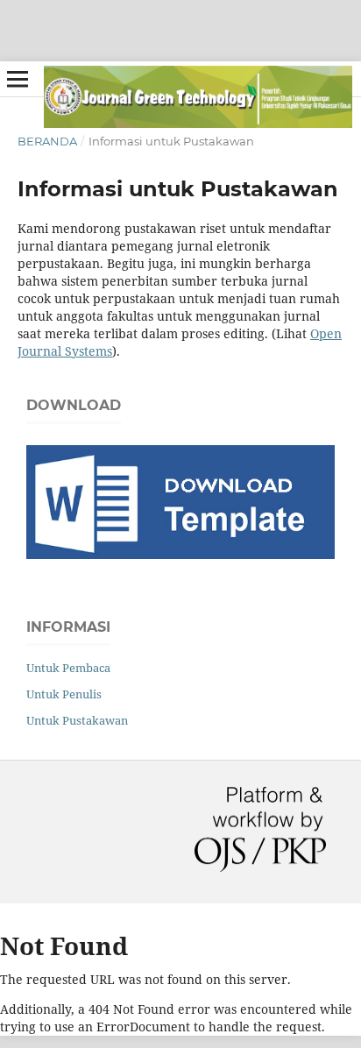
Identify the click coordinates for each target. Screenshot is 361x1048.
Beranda (47, 141)
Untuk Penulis (64, 694)
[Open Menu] (17, 78)
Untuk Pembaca (68, 668)
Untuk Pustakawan (77, 720)
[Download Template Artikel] (180, 554)
